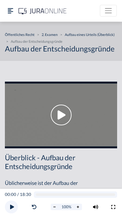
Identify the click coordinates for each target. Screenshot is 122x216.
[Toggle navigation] (108, 11)
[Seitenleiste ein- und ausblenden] (10, 11)
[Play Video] (61, 115)
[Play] (11, 206)
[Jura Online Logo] (42, 11)
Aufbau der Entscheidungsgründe (36, 41)
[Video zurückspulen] (34, 206)
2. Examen (50, 34)
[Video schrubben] (75, 194)
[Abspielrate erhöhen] (78, 207)
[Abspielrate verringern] (55, 207)
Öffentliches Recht (19, 34)
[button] (35, 206)
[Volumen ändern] (96, 207)
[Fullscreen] (113, 207)
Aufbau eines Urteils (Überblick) (90, 34)
